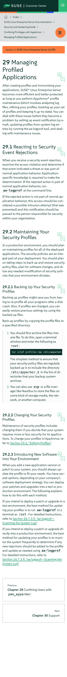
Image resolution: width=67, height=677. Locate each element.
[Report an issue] (60, 75)
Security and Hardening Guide (20, 27)
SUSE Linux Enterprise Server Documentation (28, 22)
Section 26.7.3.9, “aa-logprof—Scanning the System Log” (28, 521)
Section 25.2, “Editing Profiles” (30, 443)
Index (16, 17)
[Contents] (60, 32)
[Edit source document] (63, 79)
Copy (57, 352)
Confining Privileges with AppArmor (23, 32)
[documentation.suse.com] (6, 17)
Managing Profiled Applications (20, 37)
